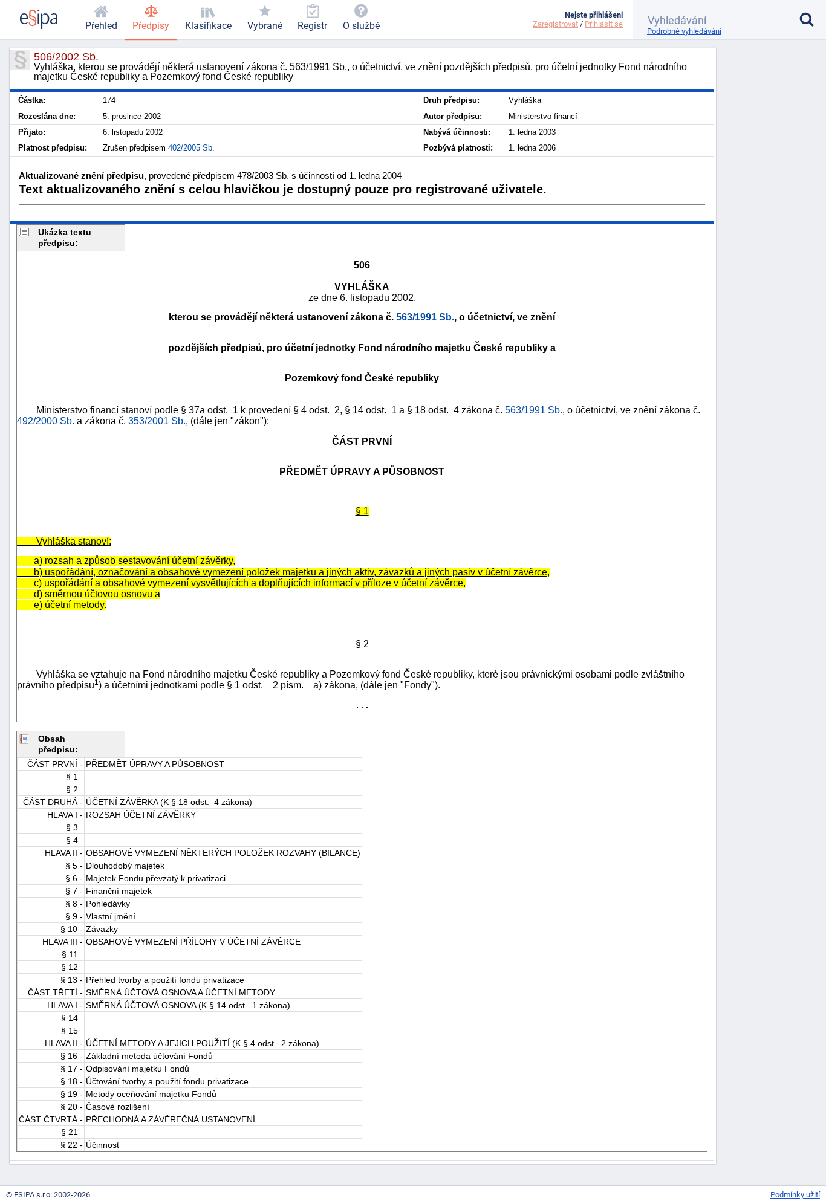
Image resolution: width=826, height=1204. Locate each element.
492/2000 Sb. (45, 421)
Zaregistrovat (555, 23)
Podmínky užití (795, 1194)
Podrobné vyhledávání (684, 31)
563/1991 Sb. (425, 317)
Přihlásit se (604, 23)
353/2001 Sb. (157, 421)
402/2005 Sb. (191, 147)
